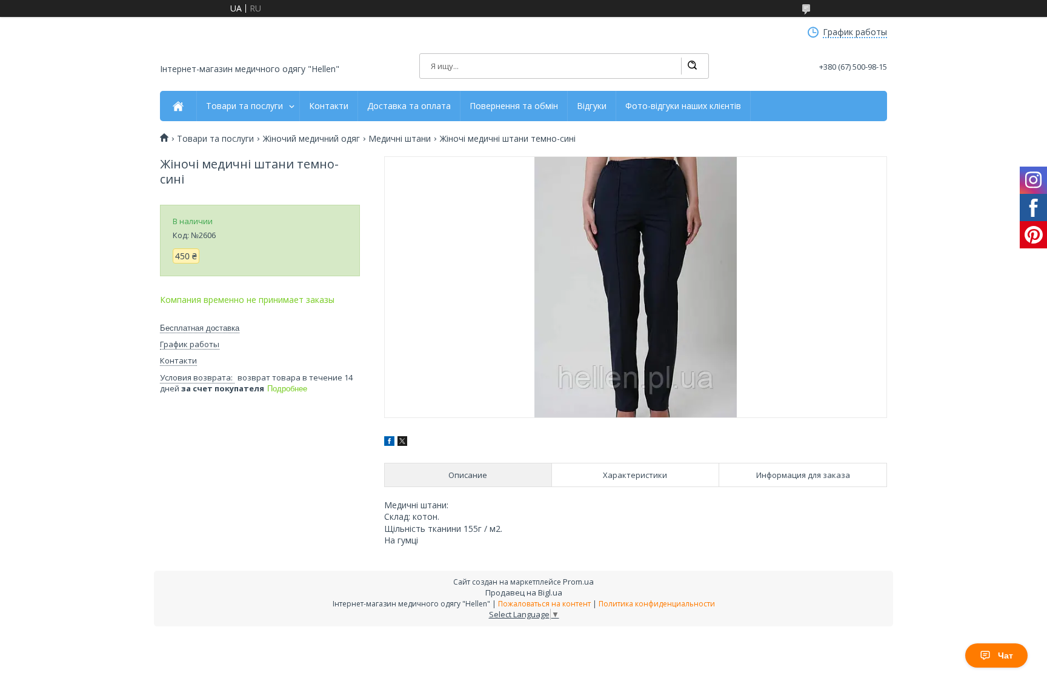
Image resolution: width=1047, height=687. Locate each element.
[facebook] (389, 442)
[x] (402, 442)
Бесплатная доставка (199, 328)
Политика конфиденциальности (657, 604)
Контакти (328, 106)
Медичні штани (399, 138)
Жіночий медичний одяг (311, 138)
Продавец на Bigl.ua (523, 592)
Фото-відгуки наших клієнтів (683, 106)
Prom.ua (578, 581)
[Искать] (692, 66)
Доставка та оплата (409, 106)
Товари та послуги (244, 106)
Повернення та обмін (514, 106)
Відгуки (592, 106)
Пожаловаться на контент (544, 604)
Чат (1005, 655)
